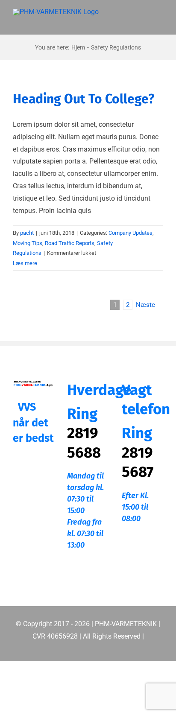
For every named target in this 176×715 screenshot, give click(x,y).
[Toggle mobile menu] (159, 21)
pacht (27, 233)
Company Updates (131, 233)
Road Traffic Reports (69, 243)
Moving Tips (27, 243)
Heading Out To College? (83, 99)
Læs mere (25, 263)
